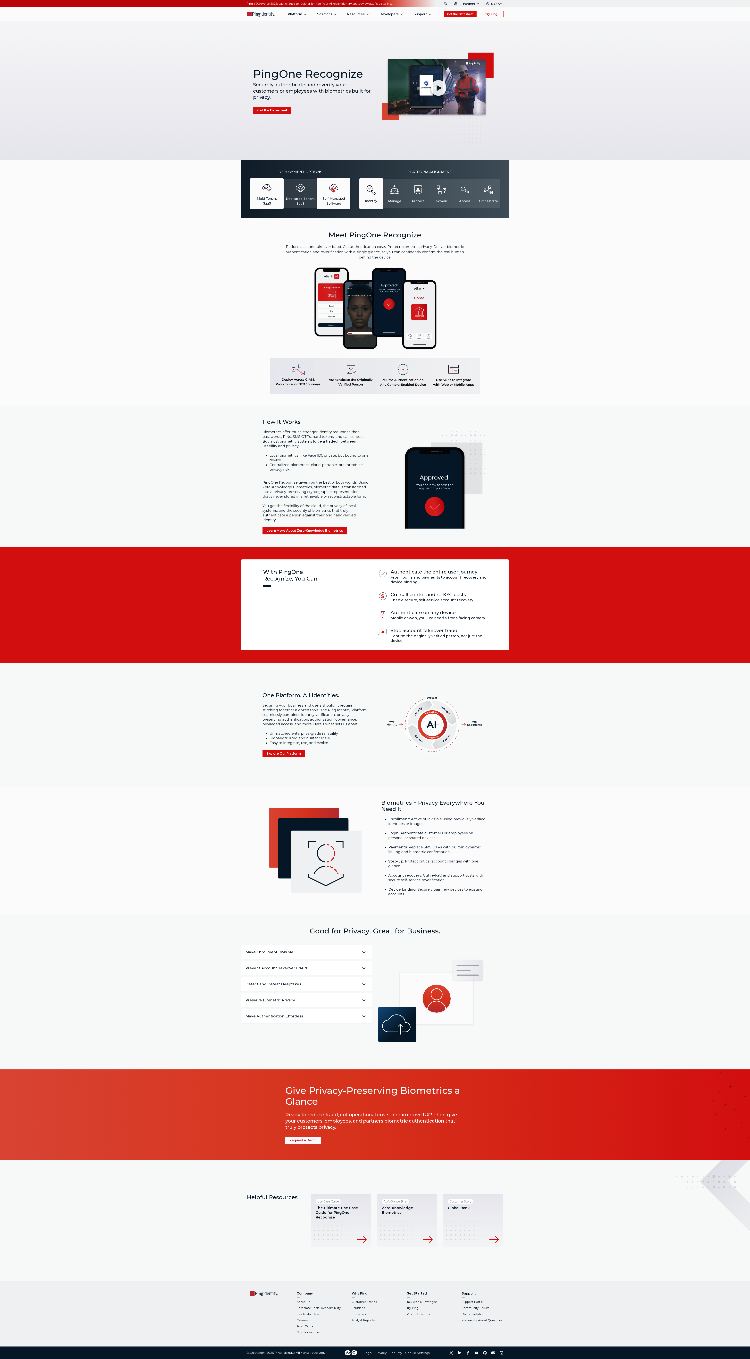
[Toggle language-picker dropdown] (455, 3)
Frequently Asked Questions (482, 1320)
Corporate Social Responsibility (319, 1308)
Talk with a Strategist (422, 1302)
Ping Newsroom (308, 1332)
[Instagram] (502, 1353)
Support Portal (472, 1302)
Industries (359, 1314)
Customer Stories (364, 1302)
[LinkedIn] (460, 1353)
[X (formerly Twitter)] (451, 1353)
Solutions (358, 1308)
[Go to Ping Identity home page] (261, 14)
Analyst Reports (363, 1320)
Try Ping (491, 14)
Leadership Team (309, 1314)
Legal (367, 1352)
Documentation (473, 1314)
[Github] (485, 1353)
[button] (437, 90)
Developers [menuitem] (389, 14)
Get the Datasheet (460, 14)
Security (396, 1352)
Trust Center (306, 1326)
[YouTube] (476, 1353)
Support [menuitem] (420, 14)
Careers (302, 1320)
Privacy (381, 1352)
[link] (272, 110)
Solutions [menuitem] (324, 14)
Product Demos (418, 1314)
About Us (303, 1302)
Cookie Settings (417, 1352)
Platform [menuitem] (295, 14)
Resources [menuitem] (356, 14)
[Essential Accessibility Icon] (351, 1352)
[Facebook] (468, 1353)
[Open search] (445, 3)
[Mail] (493, 1353)
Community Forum (475, 1308)
